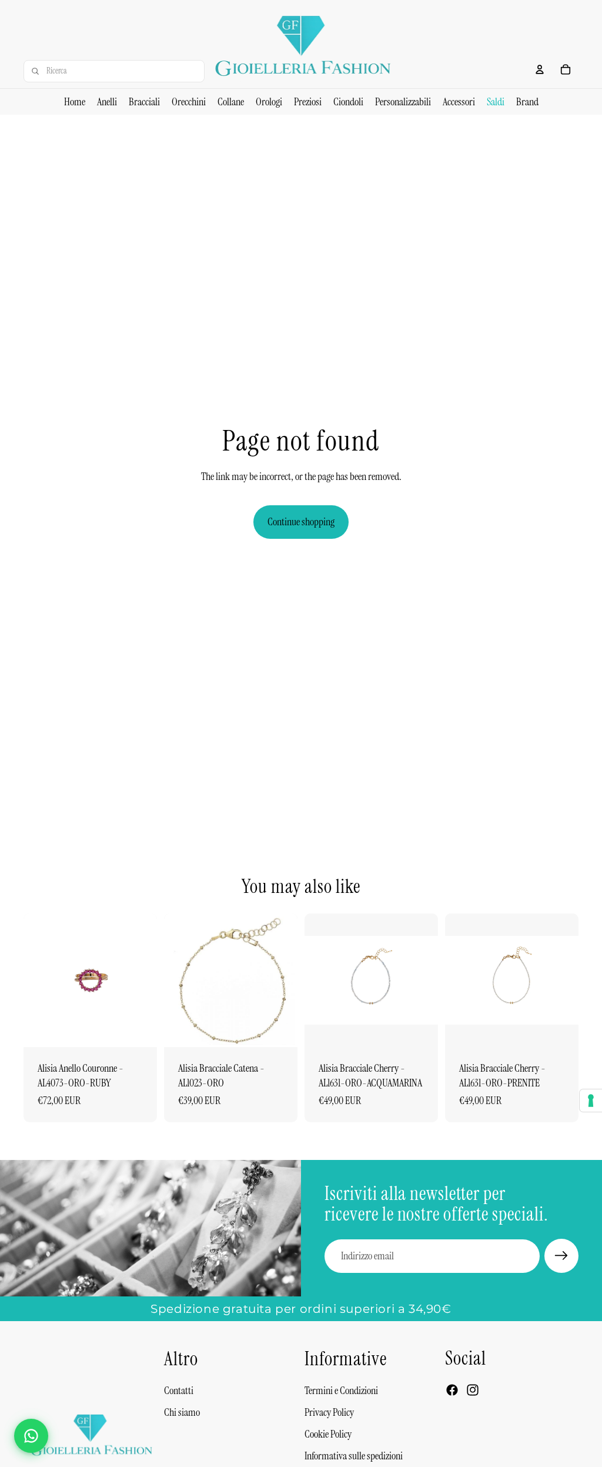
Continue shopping (301, 522)
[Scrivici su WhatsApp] (31, 1436)
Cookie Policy (328, 1434)
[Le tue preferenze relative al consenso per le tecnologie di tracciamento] (591, 1100)
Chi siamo (182, 1412)
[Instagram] (473, 1390)
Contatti (178, 1390)
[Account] (540, 69)
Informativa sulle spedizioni (354, 1456)
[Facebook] (452, 1390)
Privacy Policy (329, 1412)
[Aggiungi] (138, 1028)
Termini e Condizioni (341, 1390)
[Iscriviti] (561, 1256)
